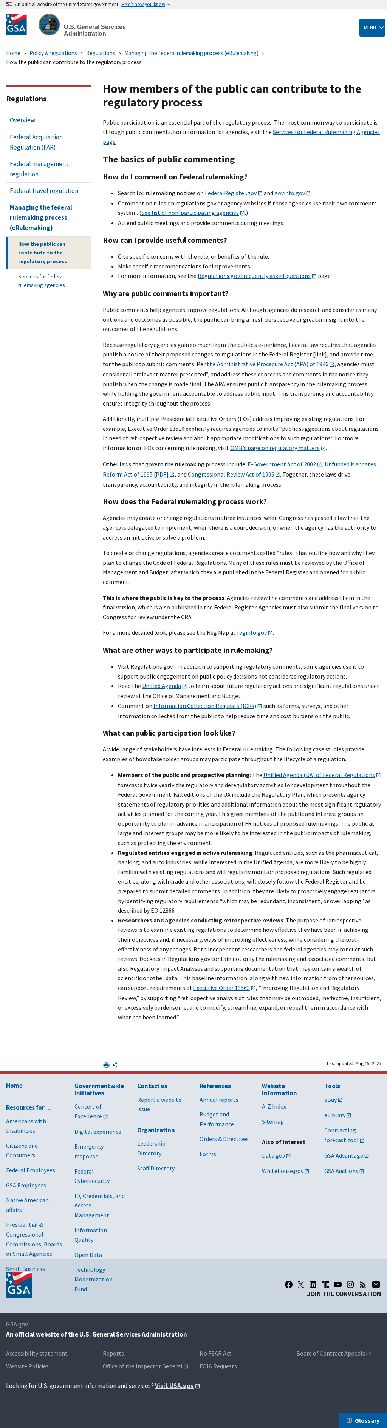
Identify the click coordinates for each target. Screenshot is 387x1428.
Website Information (279, 1089)
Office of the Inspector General (143, 1366)
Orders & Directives (224, 1139)
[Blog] (363, 1284)
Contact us (152, 1086)
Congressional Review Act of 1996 (231, 474)
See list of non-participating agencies (190, 212)
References (215, 1086)
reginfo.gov (252, 632)
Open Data (88, 1254)
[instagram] (350, 1284)
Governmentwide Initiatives (99, 1089)
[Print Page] (106, 1065)
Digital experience (97, 1131)
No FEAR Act (216, 1353)
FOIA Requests (218, 1366)
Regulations (100, 53)
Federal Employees (30, 1170)
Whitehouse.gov (282, 1171)
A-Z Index (274, 1106)
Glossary (367, 1420)
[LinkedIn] (313, 1284)
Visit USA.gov (174, 1386)
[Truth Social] (325, 1284)
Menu (370, 27)
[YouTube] (338, 1284)
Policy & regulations (53, 53)
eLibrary (334, 1115)
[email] (376, 1284)
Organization (156, 1130)
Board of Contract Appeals (330, 1353)
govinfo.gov (289, 193)
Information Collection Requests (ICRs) (204, 705)
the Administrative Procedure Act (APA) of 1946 (267, 364)
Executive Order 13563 (221, 988)
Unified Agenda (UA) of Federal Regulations (319, 775)
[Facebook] (289, 1284)
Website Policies (27, 1366)
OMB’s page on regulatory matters (275, 448)
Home (13, 53)
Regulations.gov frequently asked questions (254, 275)
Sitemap (273, 1121)
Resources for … (29, 1107)
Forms (208, 1154)
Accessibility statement (37, 1353)
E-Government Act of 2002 (282, 464)
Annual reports (219, 1099)
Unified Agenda (161, 685)
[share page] (115, 1066)
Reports (113, 1353)
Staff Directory (156, 1168)
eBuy (330, 1099)
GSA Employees (26, 1185)
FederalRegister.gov (231, 193)
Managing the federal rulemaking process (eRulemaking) (191, 53)
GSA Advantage (343, 1155)
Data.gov (273, 1155)
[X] (300, 1284)
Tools (332, 1086)
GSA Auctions (341, 1171)
